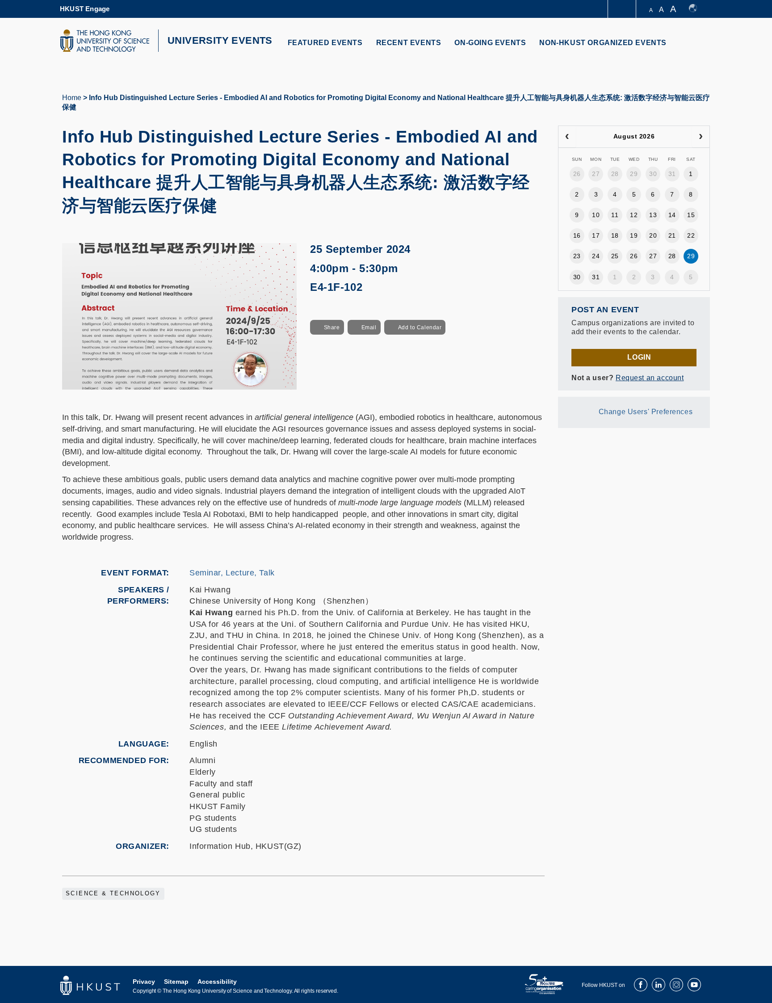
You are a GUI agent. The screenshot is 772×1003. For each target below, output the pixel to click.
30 (653, 173)
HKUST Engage (84, 9)
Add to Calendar (420, 327)
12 (634, 214)
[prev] (567, 136)
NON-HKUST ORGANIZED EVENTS (603, 42)
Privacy (144, 981)
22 (691, 235)
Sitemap (176, 981)
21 (672, 235)
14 (672, 214)
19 (634, 235)
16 (577, 235)
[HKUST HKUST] (104, 40)
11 (614, 214)
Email (369, 327)
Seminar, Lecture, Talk (232, 572)
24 (596, 256)
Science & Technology (113, 893)
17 (596, 235)
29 (634, 173)
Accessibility (217, 981)
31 (672, 173)
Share (332, 327)
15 (691, 214)
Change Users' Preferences (646, 411)
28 (615, 173)
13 (653, 214)
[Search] (697, 48)
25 (615, 256)
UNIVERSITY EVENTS (220, 40)
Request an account (650, 378)
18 (615, 235)
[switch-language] (697, 9)
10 (596, 214)
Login (639, 357)
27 (596, 173)
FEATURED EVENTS (325, 42)
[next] (700, 136)
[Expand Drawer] (622, 9)
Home (71, 97)
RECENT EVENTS (408, 42)
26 (577, 173)
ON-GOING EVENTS (490, 42)
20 (653, 235)
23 (577, 256)
